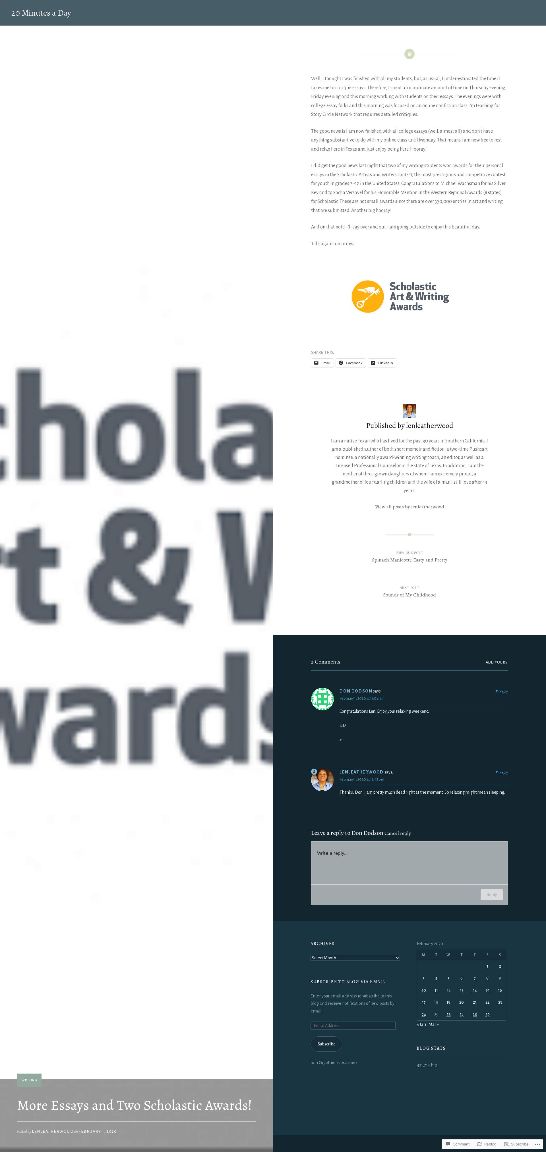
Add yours (497, 662)
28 (475, 1014)
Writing (29, 1080)
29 (487, 1014)
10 (424, 990)
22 (487, 1002)
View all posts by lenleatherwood (409, 506)
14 (475, 990)
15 (487, 990)
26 (448, 1014)
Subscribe (327, 1044)
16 (500, 990)
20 (461, 1002)
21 (475, 1002)
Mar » (434, 1024)
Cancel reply (397, 833)
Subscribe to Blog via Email (348, 982)
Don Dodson (367, 833)
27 (462, 1014)
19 (448, 1002)
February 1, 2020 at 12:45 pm (362, 779)
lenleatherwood (53, 1131)
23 (500, 1002)
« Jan (421, 1024)
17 (424, 1002)
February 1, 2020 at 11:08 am (362, 698)
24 (424, 1014)
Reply (504, 692)
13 (461, 990)
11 (436, 990)
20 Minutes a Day (41, 12)
